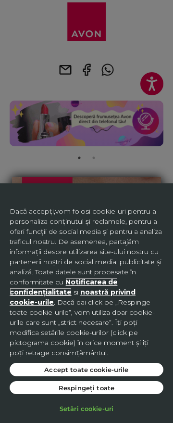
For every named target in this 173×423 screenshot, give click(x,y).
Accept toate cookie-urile (86, 369)
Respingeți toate (86, 388)
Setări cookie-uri (86, 408)
